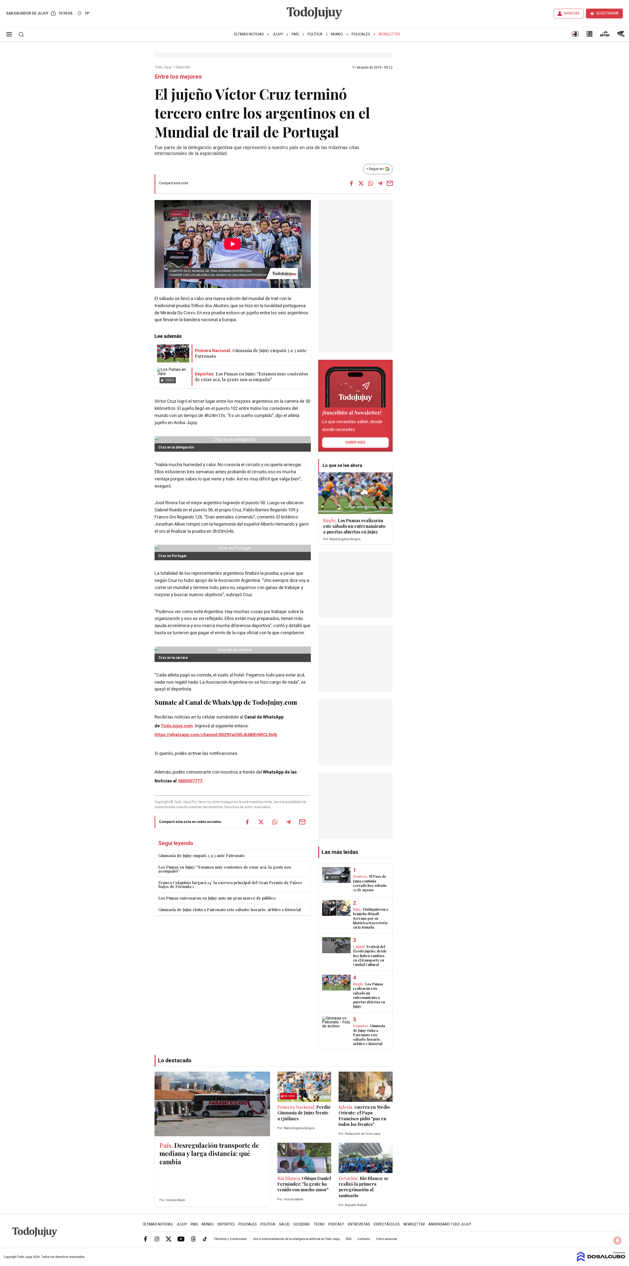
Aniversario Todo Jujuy (450, 1224)
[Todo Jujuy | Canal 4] (575, 36)
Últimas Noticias (249, 34)
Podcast (336, 1224)
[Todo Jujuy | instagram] (157, 1239)
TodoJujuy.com (177, 726)
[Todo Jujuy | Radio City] (589, 36)
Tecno (319, 1224)
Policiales (361, 34)
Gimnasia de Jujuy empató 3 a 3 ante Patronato (201, 855)
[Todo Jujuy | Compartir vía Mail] (390, 183)
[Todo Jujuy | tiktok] (205, 1239)
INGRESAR (572, 13)
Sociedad (301, 1224)
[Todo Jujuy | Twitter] (168, 1239)
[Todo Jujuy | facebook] (145, 1239)
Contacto (363, 1239)
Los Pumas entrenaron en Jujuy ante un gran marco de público (217, 898)
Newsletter (389, 34)
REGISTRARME (607, 13)
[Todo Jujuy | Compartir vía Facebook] (351, 183)
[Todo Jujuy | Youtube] (181, 1239)
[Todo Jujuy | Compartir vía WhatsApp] (370, 183)
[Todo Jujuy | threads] (193, 1239)
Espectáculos (387, 1224)
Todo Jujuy (163, 67)
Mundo (337, 34)
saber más (355, 442)
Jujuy (277, 34)
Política (315, 34)
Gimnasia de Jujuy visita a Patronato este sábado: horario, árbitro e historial (229, 909)
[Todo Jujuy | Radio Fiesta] (621, 36)
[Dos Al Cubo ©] (601, 1260)
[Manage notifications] (617, 1240)
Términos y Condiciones (230, 1239)
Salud (284, 1224)
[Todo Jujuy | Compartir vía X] (361, 183)
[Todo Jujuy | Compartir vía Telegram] (380, 183)
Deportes (183, 67)
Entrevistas (359, 1224)
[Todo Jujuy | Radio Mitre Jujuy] (605, 36)
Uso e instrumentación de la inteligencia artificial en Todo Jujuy (296, 1239)
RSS (348, 1239)
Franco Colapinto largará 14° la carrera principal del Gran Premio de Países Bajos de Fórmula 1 (230, 884)
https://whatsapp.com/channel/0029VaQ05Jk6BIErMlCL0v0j (216, 735)
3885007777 (190, 781)
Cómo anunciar (386, 1239)
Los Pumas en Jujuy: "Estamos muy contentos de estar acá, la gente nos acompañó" (224, 869)
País (295, 34)
